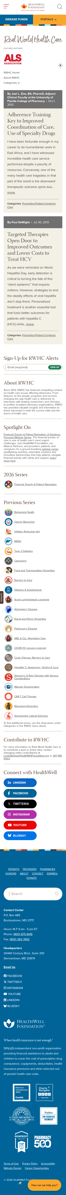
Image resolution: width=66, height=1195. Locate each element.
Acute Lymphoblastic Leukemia (31, 599)
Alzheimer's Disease (25, 609)
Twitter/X (21, 803)
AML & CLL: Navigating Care (30, 638)
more (11, 193)
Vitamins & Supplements (28, 589)
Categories (10, 82)
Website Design (12, 1168)
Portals (47, 19)
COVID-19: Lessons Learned (30, 648)
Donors (11, 873)
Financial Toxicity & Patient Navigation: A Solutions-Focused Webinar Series (32, 436)
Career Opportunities (37, 1168)
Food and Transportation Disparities (34, 570)
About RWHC (12, 77)
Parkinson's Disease (25, 628)
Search (57, 894)
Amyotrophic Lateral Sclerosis (31, 715)
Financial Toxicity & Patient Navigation (35, 484)
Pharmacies (47, 869)
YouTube (20, 825)
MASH (17, 541)
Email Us (9, 967)
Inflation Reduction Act (27, 531)
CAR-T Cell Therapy (25, 696)
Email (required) (17, 367)
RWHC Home (12, 72)
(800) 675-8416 (22, 934)
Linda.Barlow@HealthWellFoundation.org (26, 755)
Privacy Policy (30, 1163)
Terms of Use (11, 1163)
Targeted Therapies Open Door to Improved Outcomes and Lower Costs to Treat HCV (29, 247)
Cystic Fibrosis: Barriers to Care (32, 657)
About (24, 873)
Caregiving (20, 560)
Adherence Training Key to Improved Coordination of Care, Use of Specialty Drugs (31, 124)
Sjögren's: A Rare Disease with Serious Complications (36, 677)
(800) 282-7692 (20, 939)
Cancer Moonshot (24, 521)
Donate (32, 878)
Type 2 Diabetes (23, 551)
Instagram (21, 814)
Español (52, 873)
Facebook (20, 793)
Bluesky (19, 836)
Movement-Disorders (26, 706)
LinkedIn (19, 783)
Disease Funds (16, 19)
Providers (29, 869)
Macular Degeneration (26, 686)
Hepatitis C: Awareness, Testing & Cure (36, 667)
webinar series (50, 449)
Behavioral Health (24, 512)
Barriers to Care (23, 580)
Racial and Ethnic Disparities (30, 619)
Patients (13, 869)
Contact (37, 873)
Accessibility (48, 1163)
